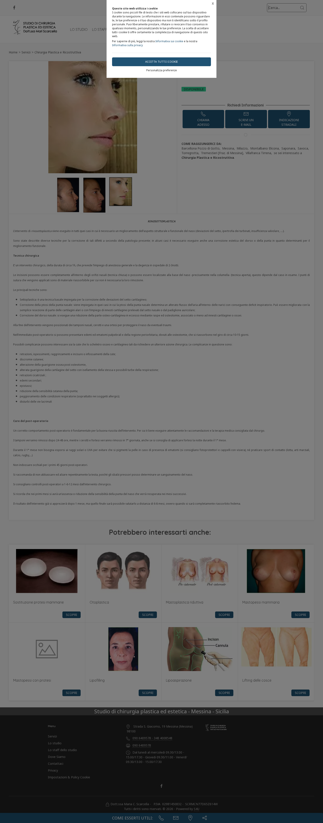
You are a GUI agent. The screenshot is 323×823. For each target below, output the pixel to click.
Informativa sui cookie (169, 41)
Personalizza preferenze (161, 70)
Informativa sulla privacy (127, 45)
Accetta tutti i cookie (161, 62)
